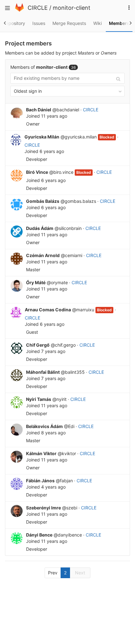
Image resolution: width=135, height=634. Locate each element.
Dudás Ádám (39, 228)
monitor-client (71, 7)
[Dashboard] (19, 10)
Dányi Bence (39, 534)
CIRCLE (38, 7)
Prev (52, 572)
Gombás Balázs (42, 201)
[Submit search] (118, 78)
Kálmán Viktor (41, 453)
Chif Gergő (38, 345)
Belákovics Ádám (44, 426)
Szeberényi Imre (43, 507)
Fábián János (40, 480)
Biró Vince (37, 172)
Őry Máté (36, 282)
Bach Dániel (38, 109)
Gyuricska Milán (41, 136)
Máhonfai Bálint (43, 372)
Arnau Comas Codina (48, 309)
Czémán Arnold (43, 255)
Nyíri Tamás (38, 399)
